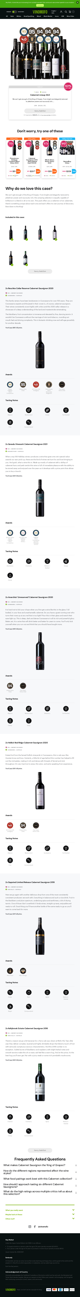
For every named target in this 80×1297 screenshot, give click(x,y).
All (7, 16)
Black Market (48, 16)
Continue (40, 5)
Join (53, 13)
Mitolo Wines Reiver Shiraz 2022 (49, 161)
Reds (12, 16)
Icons (57, 16)
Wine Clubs (70, 16)
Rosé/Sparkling (29, 16)
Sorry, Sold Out (40, 111)
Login (53, 11)
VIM (62, 16)
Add (18, 171)
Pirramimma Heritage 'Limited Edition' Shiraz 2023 (14, 160)
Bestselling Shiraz (67, 162)
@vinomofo (43, 1226)
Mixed (39, 16)
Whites (19, 16)
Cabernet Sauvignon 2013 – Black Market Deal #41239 (32, 160)
